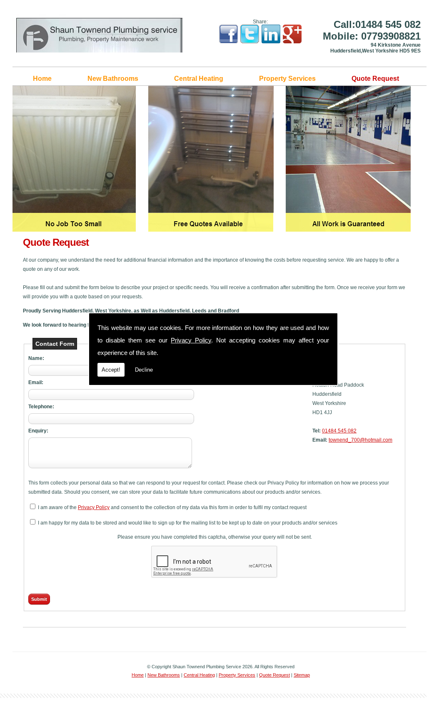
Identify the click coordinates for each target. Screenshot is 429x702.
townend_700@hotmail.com (360, 440)
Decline (144, 370)
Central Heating (198, 78)
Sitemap (302, 674)
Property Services (287, 78)
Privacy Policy (191, 340)
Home (42, 78)
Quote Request (375, 78)
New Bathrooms (112, 78)
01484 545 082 (339, 431)
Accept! (111, 370)
